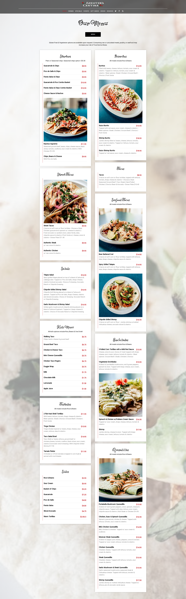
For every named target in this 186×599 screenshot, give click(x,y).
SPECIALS (78, 11)
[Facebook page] (119, 11)
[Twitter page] (115, 11)
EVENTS (86, 11)
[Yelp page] (122, 11)
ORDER (102, 11)
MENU (64, 11)
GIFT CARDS (95, 11)
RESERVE (110, 11)
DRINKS (71, 11)
